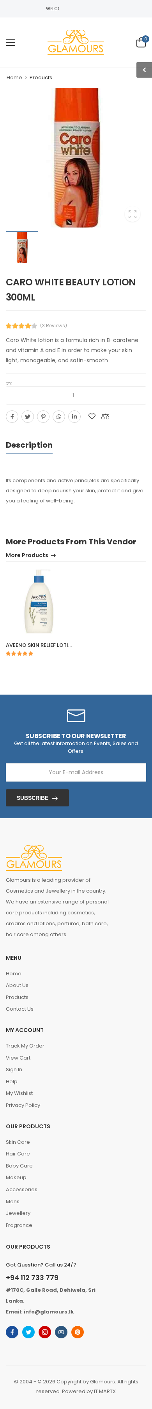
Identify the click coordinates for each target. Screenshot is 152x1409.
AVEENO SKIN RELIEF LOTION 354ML (50, 645)
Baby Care (19, 1165)
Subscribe (32, 798)
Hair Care (18, 1153)
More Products (27, 555)
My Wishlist (19, 1093)
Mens (12, 1201)
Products (17, 997)
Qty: (9, 383)
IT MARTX (105, 1391)
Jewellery (18, 1213)
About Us (17, 985)
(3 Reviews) (53, 325)
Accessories (21, 1189)
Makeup (16, 1177)
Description (29, 445)
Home (14, 77)
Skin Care (18, 1142)
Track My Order (25, 1045)
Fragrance (19, 1225)
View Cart (18, 1058)
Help (12, 1081)
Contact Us (20, 1009)
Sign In (14, 1069)
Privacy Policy (23, 1105)
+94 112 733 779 (32, 1277)
